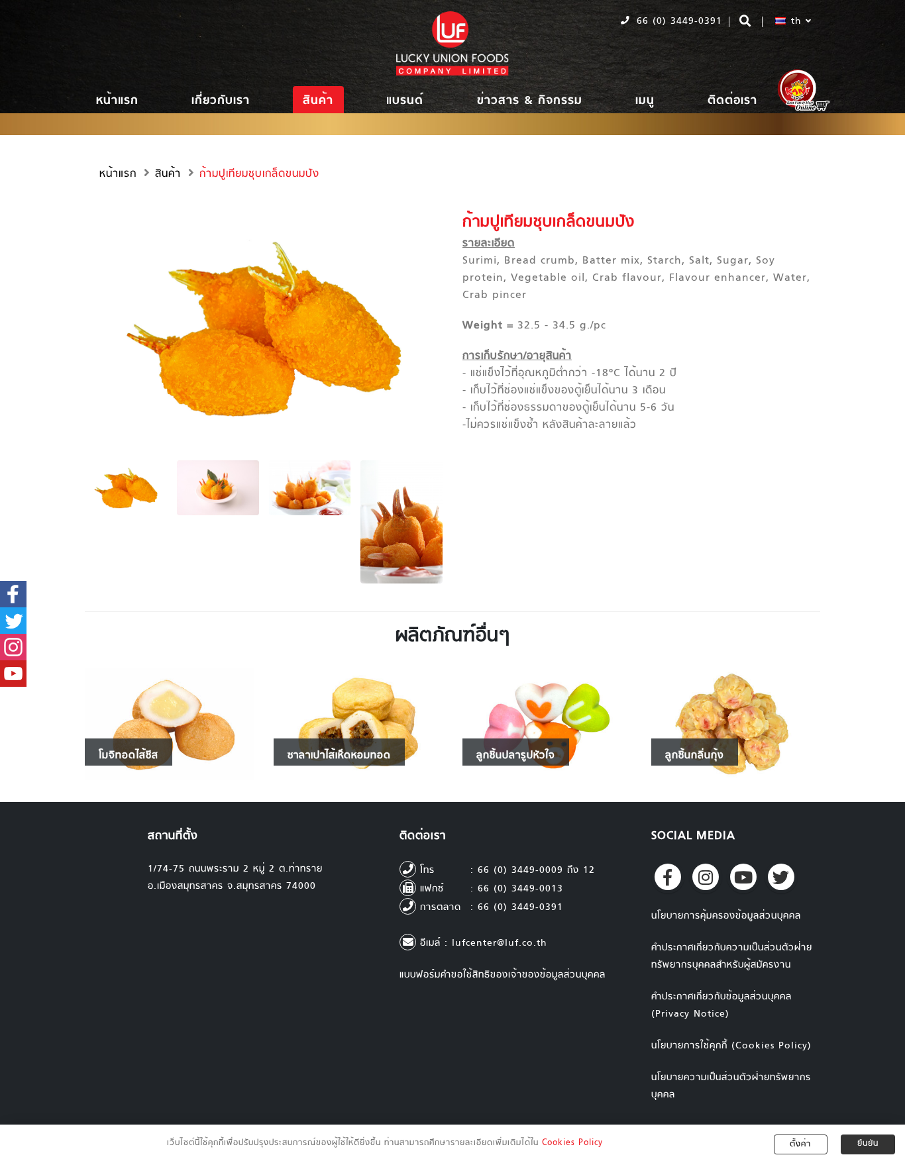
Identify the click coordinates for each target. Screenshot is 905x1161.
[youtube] (743, 877)
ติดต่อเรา (732, 101)
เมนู (645, 101)
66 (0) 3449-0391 (677, 21)
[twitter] (781, 877)
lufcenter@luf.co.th (499, 943)
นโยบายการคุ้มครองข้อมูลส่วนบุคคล (726, 916)
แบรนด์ (404, 101)
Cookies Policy (572, 1143)
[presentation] (85, 328)
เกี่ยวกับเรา (220, 101)
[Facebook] (668, 877)
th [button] (796, 21)
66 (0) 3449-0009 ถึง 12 (536, 870)
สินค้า (318, 101)
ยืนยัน (867, 1143)
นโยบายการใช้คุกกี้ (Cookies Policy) (731, 1046)
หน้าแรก (117, 101)
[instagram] (705, 877)
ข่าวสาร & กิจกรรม (529, 101)
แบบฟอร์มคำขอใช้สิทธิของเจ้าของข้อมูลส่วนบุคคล (502, 975)
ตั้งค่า (800, 1144)
